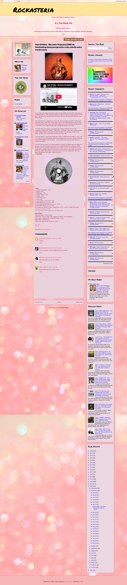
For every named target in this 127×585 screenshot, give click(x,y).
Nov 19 (95, 514)
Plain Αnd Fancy (94, 284)
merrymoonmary (68, 581)
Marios (25, 65)
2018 (91, 469)
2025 (91, 453)
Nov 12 (95, 526)
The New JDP (20, 165)
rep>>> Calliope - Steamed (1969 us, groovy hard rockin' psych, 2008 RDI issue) (103, 419)
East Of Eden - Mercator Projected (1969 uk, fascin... (99, 508)
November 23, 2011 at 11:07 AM (53, 257)
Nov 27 (95, 497)
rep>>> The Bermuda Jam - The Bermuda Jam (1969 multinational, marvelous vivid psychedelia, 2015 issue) (103, 393)
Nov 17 (95, 519)
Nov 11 (95, 529)
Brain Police (42, 248)
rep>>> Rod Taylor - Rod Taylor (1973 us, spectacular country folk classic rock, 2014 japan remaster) (103, 406)
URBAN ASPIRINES (21, 123)
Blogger (81, 581)
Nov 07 (95, 536)
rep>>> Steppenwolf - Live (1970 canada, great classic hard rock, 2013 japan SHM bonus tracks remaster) (102, 380)
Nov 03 (95, 540)
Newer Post (38, 302)
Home (59, 302)
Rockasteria (33, 9)
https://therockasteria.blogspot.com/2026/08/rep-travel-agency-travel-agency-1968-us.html (100, 144)
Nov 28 (95, 495)
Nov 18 (95, 517)
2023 (91, 458)
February (94, 565)
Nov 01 (95, 543)
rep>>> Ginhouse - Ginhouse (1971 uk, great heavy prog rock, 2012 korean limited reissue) (103, 367)
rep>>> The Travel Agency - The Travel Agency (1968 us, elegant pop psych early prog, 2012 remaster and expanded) (103, 288)
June (92, 555)
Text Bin (37, 226)
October (93, 546)
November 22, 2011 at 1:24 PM (54, 248)
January (93, 567)
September (94, 548)
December (94, 488)
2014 (91, 479)
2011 (91, 486)
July (92, 553)
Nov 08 (95, 533)
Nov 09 (95, 531)
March (93, 562)
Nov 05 (95, 538)
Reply (40, 243)
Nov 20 (95, 512)
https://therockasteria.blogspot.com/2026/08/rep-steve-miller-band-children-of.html (100, 233)
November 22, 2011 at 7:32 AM (53, 238)
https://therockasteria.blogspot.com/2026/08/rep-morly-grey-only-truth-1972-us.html (100, 108)
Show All (28, 181)
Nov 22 (95, 504)
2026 (91, 451)
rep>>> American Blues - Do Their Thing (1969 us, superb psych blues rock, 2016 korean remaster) (103, 354)
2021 (91, 462)
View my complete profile (24, 69)
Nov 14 (95, 522)
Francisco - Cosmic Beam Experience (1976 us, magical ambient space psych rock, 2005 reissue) (100, 61)
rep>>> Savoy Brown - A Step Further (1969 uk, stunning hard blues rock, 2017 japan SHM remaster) (103, 326)
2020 (91, 465)
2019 (91, 467)
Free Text (37, 224)
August (93, 550)
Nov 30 (95, 492)
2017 (91, 472)
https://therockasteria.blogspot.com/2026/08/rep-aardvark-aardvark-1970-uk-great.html (100, 198)
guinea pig (42, 238)
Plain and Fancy (63, 28)
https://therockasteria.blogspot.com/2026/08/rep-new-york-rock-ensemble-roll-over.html (100, 100)
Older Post (79, 302)
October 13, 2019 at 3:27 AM (50, 267)
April (92, 560)
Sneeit (111, 263)
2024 (91, 455)
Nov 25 (95, 502)
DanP (40, 267)
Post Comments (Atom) (62, 307)
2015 (91, 476)
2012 (91, 484)
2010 (91, 570)
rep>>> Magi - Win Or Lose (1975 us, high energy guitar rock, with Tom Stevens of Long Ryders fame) (103, 431)
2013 (91, 481)
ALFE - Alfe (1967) (20, 118)
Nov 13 (95, 524)
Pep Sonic (42, 257)
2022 (91, 460)
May (92, 558)
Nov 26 (95, 499)
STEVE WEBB (18, 104)
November (94, 490)
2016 (91, 474)
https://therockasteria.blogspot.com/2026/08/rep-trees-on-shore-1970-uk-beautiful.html (100, 128)
